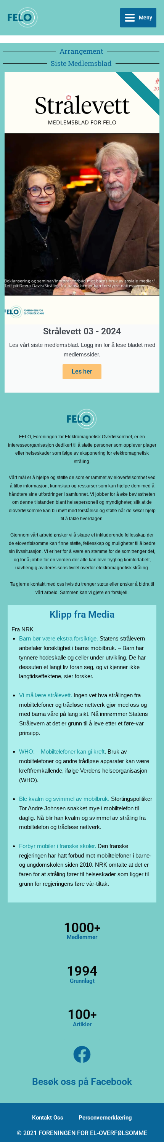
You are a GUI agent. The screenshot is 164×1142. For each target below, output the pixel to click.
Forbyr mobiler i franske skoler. (57, 846)
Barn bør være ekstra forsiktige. (58, 638)
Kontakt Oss (47, 1117)
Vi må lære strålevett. (45, 695)
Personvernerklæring (105, 1117)
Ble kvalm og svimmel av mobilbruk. (64, 798)
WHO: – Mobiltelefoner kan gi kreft (62, 751)
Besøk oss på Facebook (82, 1081)
